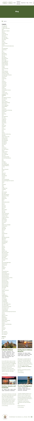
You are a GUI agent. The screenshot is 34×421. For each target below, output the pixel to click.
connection (4, 88)
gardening (4, 120)
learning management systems (8, 180)
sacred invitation (5, 254)
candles (3, 67)
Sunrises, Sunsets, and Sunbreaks (9, 386)
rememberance (5, 241)
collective (3, 81)
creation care (4, 92)
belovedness (4, 53)
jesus (3, 160)
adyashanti (4, 35)
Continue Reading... (5, 373)
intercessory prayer (5, 156)
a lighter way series (6, 28)
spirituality (4, 287)
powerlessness (4, 233)
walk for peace (5, 315)
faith (3, 115)
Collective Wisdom (7, 350)
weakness (4, 316)
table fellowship (5, 296)
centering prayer (9, 351)
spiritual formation (5, 278)
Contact (30, 2)
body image (4, 59)
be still (3, 52)
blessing (5, 351)
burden (3, 66)
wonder (13, 356)
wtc (2, 330)
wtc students (4, 334)
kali (2, 171)
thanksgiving (4, 301)
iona (2, 159)
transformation (5, 310)
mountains (4, 205)
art (2, 47)
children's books (5, 72)
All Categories (4, 25)
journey (3, 166)
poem (3, 231)
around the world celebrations (8, 45)
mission (3, 204)
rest (14, 355)
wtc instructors (7, 357)
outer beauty (4, 219)
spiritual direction (7, 390)
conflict (3, 87)
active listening (5, 34)
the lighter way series (6, 304)
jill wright (4, 161)
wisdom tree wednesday (8, 356)
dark (3, 96)
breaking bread (5, 62)
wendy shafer (4, 319)
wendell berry (4, 317)
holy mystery (4, 141)
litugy (3, 187)
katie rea (22, 355)
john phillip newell (5, 164)
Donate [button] (10, 2)
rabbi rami (4, 238)
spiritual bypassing (5, 273)
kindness (3, 176)
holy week (4, 144)
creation (8, 389)
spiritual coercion (5, 275)
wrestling (3, 357)
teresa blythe (4, 300)
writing (3, 329)
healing (3, 132)
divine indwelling (5, 105)
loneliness (4, 189)
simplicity (3, 390)
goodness (4, 126)
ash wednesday (5, 48)
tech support (4, 299)
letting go (4, 184)
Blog (27, 2)
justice (3, 170)
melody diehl (4, 198)
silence (3, 266)
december (4, 100)
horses (3, 146)
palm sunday (4, 220)
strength (3, 293)
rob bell (3, 249)
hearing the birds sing (6, 134)
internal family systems (6, 158)
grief (3, 130)
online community (5, 213)
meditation (4, 197)
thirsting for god (5, 307)
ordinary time (4, 215)
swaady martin (4, 295)
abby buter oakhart (5, 30)
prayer (3, 234)
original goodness (5, 217)
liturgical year (4, 188)
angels (3, 40)
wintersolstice (4, 321)
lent (2, 183)
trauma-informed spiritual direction (9, 311)
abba (3, 29)
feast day (3, 117)
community (3, 352)
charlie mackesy (5, 71)
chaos (12, 351)
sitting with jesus (5, 271)
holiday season (5, 137)
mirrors (3, 203)
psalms (3, 236)
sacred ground (4, 253)
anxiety (3, 44)
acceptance (4, 33)
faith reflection (5, 116)
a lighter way (4, 27)
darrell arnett (4, 98)
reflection (25, 355)
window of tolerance (6, 320)
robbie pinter (4, 251)
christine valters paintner (7, 74)
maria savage (4, 192)
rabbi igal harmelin (5, 237)
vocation (3, 314)
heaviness (4, 135)
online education (5, 214)
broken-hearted (5, 63)
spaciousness (4, 272)
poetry (3, 232)
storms (3, 292)
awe (2, 351)
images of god (4, 151)
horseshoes (4, 147)
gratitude (19, 355)
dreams (3, 107)
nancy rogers (4, 209)
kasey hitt (4, 173)
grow (3, 131)
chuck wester (4, 76)
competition (19, 387)
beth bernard (4, 54)
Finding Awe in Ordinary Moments (25, 350)
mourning (3, 207)
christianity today (5, 73)
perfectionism (4, 226)
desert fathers (4, 101)
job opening (4, 163)
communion (4, 82)
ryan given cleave (5, 252)
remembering (4, 242)
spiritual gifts (4, 280)
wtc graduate (4, 331)
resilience (4, 243)
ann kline (3, 42)
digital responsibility (6, 102)
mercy (3, 200)
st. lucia (3, 288)
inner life (3, 155)
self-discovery (4, 263)
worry (3, 326)
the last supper (5, 302)
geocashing (4, 122)
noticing (3, 210)
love (3, 190)
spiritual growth (5, 281)
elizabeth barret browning (7, 110)
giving (3, 124)
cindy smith (4, 78)
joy (2, 168)
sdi (2, 261)
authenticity (4, 49)
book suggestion (5, 61)
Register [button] (5, 2)
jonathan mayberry (5, 165)
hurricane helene (5, 149)
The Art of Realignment (25, 386)
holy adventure (4, 355)
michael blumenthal (5, 202)
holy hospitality (8, 355)
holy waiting (4, 142)
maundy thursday (5, 195)
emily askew (4, 111)
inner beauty (4, 152)
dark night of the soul (6, 97)
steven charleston (5, 290)
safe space (4, 257)
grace (3, 127)
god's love (4, 125)
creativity (13, 352)
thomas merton (5, 309)
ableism (3, 32)
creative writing (26, 354)
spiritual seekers (5, 285)
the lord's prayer (5, 305)
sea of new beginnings (6, 262)
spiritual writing (25, 390)
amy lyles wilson (5, 38)
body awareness (5, 58)
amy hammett (4, 37)
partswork (4, 222)
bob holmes (4, 57)
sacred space (4, 256)
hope (3, 145)
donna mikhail (4, 106)
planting (3, 229)
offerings (3, 212)
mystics (3, 208)
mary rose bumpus (5, 194)
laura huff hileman (5, 179)
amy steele (4, 39)
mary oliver (4, 193)
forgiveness (4, 119)
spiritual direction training (7, 277)
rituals (3, 248)
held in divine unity (5, 136)
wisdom (3, 322)
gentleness (4, 121)
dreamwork (4, 108)
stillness (3, 291)
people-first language (6, 224)
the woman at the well (6, 306)
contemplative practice (8, 352)
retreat (3, 356)
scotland (3, 260)
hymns (3, 150)
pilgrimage (4, 228)
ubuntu (3, 312)
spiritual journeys (5, 282)
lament (3, 178)
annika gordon (4, 43)
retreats (29, 355)
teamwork (4, 297)
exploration (4, 113)
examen (3, 112)
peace (12, 355)
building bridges (5, 64)
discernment (4, 103)
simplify (3, 268)
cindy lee (3, 77)
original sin (4, 218)
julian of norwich (5, 169)
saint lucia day (5, 258)
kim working (4, 175)
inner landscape (5, 154)
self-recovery (4, 265)
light (3, 185)
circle (3, 79)
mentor (3, 199)
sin (2, 270)
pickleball (3, 227)
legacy (3, 181)
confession (4, 86)
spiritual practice (12, 390)
